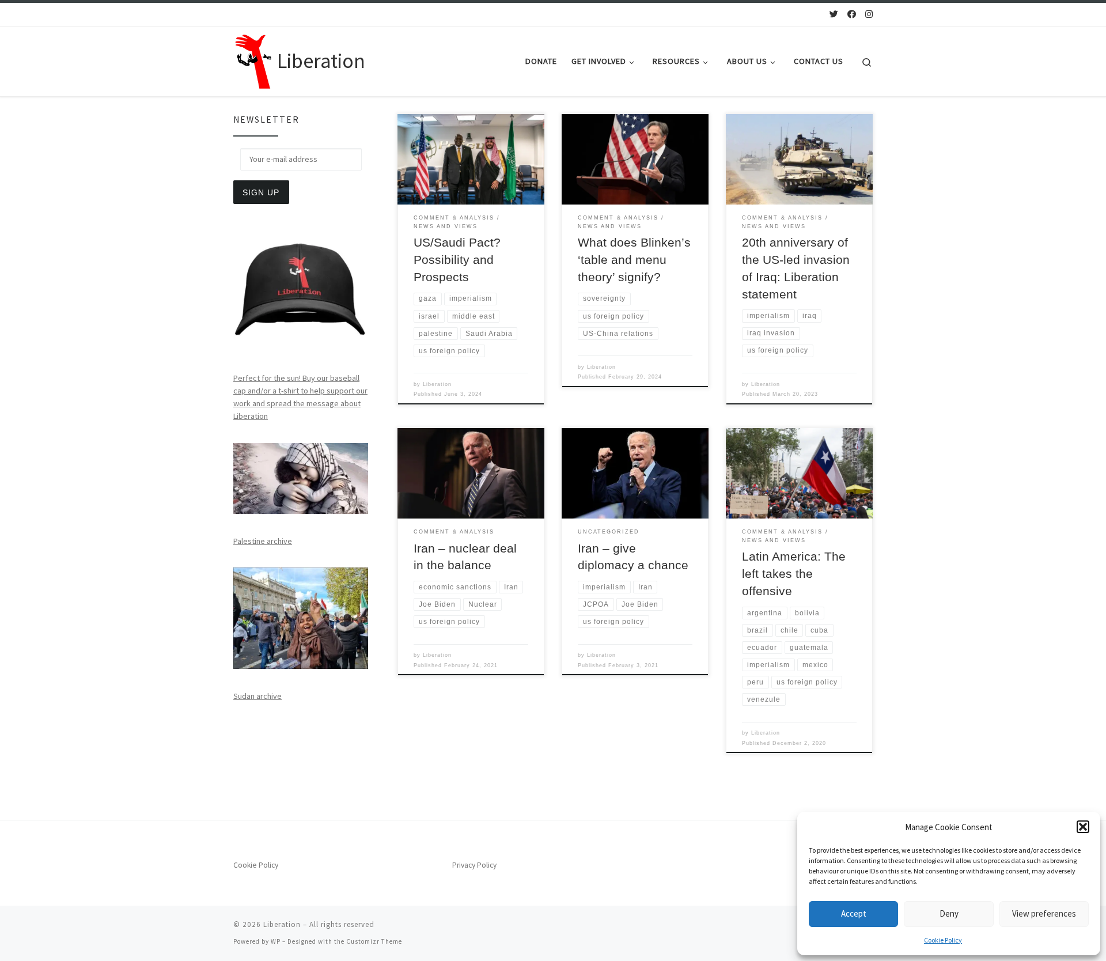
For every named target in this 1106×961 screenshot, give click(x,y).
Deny (949, 913)
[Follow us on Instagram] (869, 14)
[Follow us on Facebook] (851, 14)
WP (276, 941)
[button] (1083, 827)
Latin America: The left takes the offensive (794, 574)
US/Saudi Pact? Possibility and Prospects (457, 260)
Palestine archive (262, 541)
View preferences (1044, 913)
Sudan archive (257, 696)
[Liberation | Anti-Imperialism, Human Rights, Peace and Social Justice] (253, 59)
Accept (853, 913)
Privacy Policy (474, 865)
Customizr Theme (374, 941)
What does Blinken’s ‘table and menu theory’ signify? (634, 260)
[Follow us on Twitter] (834, 14)
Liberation (437, 384)
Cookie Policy (943, 940)
